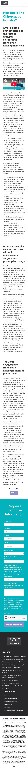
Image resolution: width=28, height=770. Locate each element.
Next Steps (5, 689)
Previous (15, 489)
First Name (7, 521)
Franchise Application (10, 701)
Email (6, 542)
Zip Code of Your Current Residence (11, 557)
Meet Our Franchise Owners (10, 680)
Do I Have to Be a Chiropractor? (11, 667)
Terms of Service (21, 719)
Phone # (6, 535)
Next (13, 493)
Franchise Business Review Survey (14, 710)
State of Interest (9, 550)
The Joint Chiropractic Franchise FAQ (12, 686)
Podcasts (7, 707)
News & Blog (8, 704)
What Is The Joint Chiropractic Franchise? (14, 656)
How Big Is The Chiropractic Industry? (13, 665)
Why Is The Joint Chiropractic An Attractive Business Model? (11, 676)
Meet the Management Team (10, 683)
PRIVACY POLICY (12, 719)
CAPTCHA (7, 613)
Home (6, 696)
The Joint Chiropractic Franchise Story (13, 659)
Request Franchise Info (11, 698)
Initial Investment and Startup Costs (12, 662)
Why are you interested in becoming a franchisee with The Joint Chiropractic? (13, 585)
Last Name (7, 528)
